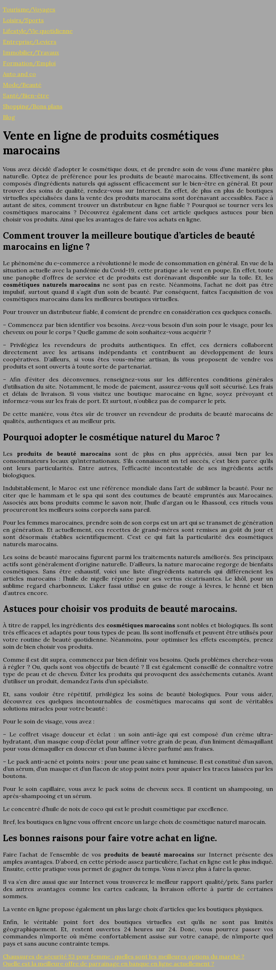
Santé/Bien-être (26, 95)
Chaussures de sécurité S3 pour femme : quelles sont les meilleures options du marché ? (123, 956)
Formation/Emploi (29, 63)
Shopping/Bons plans (33, 106)
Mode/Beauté (22, 84)
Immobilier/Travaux (31, 52)
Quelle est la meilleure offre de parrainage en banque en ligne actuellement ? (108, 963)
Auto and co (19, 74)
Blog (9, 117)
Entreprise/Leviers (29, 41)
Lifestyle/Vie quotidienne (38, 30)
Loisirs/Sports (23, 20)
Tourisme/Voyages (29, 9)
